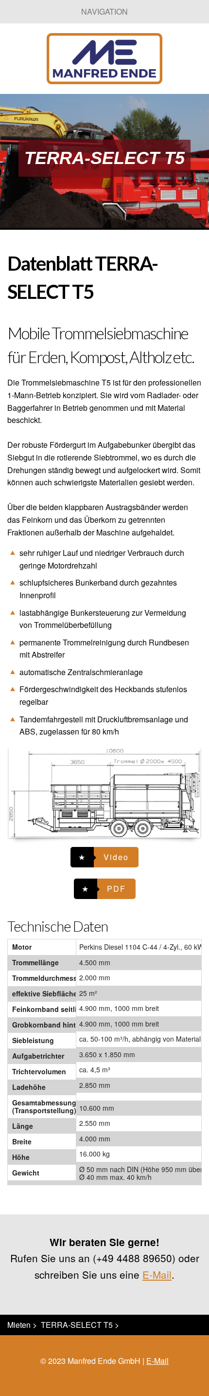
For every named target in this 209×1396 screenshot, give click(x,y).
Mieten (19, 1324)
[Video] (104, 857)
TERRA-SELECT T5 (77, 1324)
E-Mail (157, 1274)
